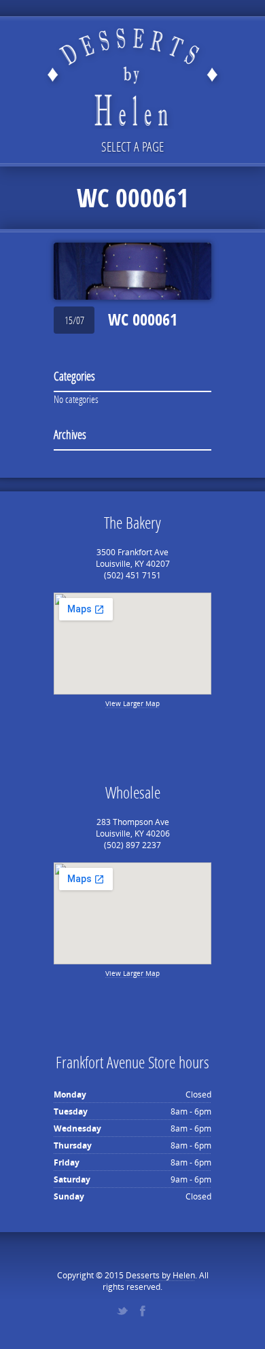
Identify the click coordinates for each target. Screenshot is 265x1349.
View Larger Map (132, 703)
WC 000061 (142, 319)
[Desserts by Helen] (132, 66)
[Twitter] (122, 1311)
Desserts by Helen (160, 1275)
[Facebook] (142, 1311)
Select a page (132, 146)
